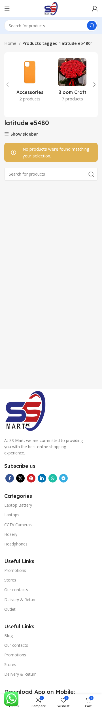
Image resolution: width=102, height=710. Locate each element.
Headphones (15, 544)
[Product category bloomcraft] (72, 81)
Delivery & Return (20, 599)
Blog (8, 635)
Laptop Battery (18, 505)
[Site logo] (51, 8)
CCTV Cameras (18, 524)
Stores (10, 580)
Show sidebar (24, 134)
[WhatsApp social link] (52, 478)
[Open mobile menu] (7, 8)
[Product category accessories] (30, 81)
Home (11, 43)
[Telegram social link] (63, 478)
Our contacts (16, 589)
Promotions (15, 570)
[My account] (95, 8)
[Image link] (25, 410)
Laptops (11, 514)
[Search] (92, 25)
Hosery (10, 534)
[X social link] (20, 478)
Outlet (10, 609)
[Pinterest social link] (31, 478)
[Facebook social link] (9, 478)
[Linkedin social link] (42, 478)
